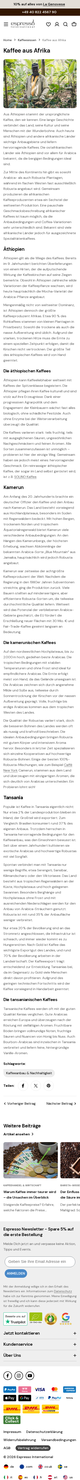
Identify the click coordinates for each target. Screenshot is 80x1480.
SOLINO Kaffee (25, 477)
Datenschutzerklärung (44, 1432)
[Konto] (57, 24)
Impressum (12, 1432)
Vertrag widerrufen (33, 1448)
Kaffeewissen (27, 40)
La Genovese (54, 4)
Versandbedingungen (58, 1440)
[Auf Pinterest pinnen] (49, 1086)
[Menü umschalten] (6, 24)
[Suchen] (65, 24)
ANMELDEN (16, 1273)
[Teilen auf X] (36, 1086)
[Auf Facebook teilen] (23, 1086)
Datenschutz (63, 1291)
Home (7, 40)
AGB (6, 1448)
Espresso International (35, 1457)
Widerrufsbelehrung (19, 1440)
